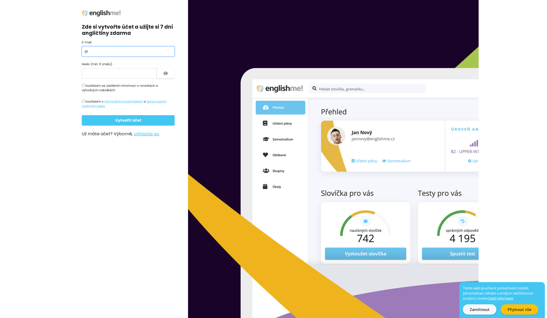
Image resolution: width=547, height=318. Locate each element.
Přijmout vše (519, 309)
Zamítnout (480, 309)
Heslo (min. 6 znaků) (97, 64)
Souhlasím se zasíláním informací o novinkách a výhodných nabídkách (120, 88)
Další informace (500, 298)
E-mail (86, 42)
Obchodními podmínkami (123, 101)
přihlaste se (146, 134)
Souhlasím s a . (124, 103)
